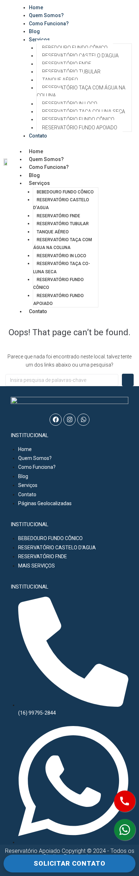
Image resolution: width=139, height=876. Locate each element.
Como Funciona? (49, 23)
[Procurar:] (61, 380)
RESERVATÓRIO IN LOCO (69, 104)
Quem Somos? (46, 159)
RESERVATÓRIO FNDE (66, 64)
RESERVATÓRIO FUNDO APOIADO (79, 127)
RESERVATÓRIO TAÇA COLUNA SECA (83, 111)
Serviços (39, 39)
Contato (38, 136)
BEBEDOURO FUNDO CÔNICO (75, 48)
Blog (34, 175)
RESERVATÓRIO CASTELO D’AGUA (80, 55)
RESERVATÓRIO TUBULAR (71, 71)
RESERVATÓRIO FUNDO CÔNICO (78, 119)
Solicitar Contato (69, 863)
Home (36, 151)
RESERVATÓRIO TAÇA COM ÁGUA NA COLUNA (81, 91)
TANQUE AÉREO (60, 80)
